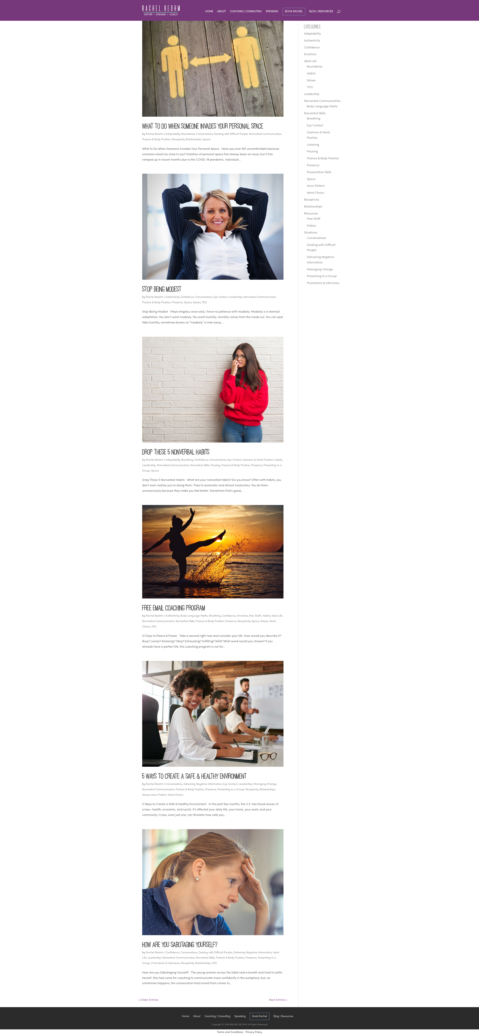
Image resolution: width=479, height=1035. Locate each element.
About (221, 11)
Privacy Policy (253, 1032)
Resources (311, 213)
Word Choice (175, 795)
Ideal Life (277, 616)
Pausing (215, 465)
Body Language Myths (194, 616)
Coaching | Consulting (246, 11)
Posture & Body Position (156, 139)
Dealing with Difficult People (231, 134)
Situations (310, 232)
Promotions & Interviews (165, 963)
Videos (311, 225)
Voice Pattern (159, 795)
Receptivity (178, 139)
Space (206, 139)
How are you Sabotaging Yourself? (179, 944)
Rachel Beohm (155, 134)
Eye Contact (220, 297)
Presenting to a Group (231, 789)
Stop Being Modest (161, 288)
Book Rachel (294, 11)
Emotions (242, 616)
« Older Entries (148, 1000)
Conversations (204, 134)
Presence (177, 302)
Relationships (194, 139)
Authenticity (172, 297)
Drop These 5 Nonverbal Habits (176, 451)
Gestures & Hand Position (258, 460)
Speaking (272, 11)
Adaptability (173, 134)
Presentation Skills (319, 172)
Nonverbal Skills (199, 465)
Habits (278, 460)
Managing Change (264, 784)
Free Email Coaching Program (173, 607)
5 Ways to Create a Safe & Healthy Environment (194, 775)
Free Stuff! (255, 616)
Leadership (235, 297)
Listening (313, 144)
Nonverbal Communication (265, 134)
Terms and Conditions (230, 1032)
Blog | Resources (321, 11)
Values (197, 302)
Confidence (187, 297)
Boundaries (188, 134)
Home (209, 11)
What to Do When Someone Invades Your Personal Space (202, 125)
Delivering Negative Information (203, 784)
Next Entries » (278, 1000)
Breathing (187, 460)
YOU (204, 302)
